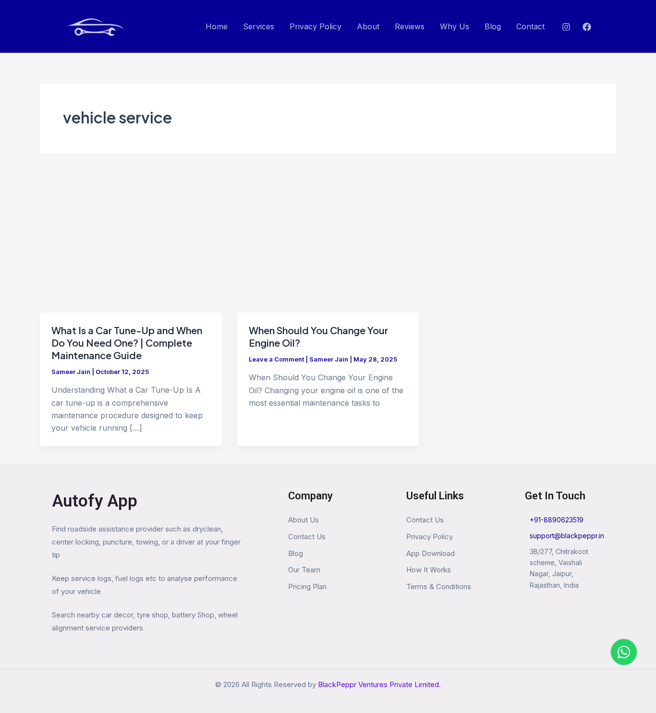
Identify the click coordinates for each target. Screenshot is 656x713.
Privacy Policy (315, 26)
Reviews (410, 26)
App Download (430, 553)
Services (258, 26)
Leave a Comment (276, 359)
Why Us (454, 26)
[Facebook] (587, 27)
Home (217, 26)
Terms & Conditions (438, 586)
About (368, 26)
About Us (303, 519)
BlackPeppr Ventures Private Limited (378, 684)
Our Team (304, 569)
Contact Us (307, 536)
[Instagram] (566, 27)
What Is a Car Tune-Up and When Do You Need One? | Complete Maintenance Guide (126, 342)
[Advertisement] (328, 240)
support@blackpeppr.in (567, 536)
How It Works (428, 569)
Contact (530, 26)
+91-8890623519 (556, 520)
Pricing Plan (307, 586)
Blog (493, 26)
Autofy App (94, 501)
